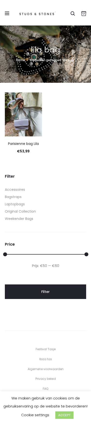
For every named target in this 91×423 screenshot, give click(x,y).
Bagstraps (13, 196)
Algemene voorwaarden (46, 369)
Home (20, 60)
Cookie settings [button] (35, 414)
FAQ (45, 389)
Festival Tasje (46, 349)
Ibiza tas (45, 359)
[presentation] (8, 114)
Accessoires (15, 189)
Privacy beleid (45, 379)
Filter (45, 291)
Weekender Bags (19, 218)
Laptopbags (15, 204)
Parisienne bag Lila (23, 143)
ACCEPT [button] (64, 415)
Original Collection (20, 211)
